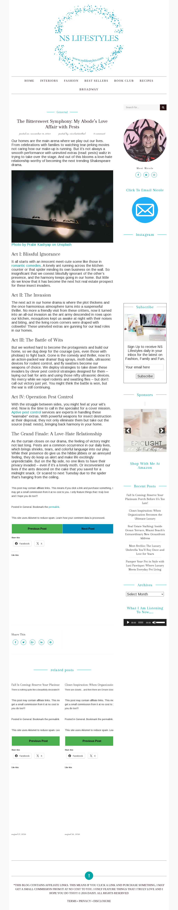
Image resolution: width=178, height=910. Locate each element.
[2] (132, 449)
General (62, 112)
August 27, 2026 (18, 834)
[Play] (128, 622)
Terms (71, 901)
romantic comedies (26, 265)
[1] (128, 449)
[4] (139, 449)
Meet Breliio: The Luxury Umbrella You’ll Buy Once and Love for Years (145, 550)
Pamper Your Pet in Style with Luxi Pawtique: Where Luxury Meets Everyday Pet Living (145, 565)
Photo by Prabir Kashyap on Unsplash (41, 244)
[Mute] (154, 622)
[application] (145, 622)
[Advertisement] (62, 594)
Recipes (146, 80)
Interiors (49, 80)
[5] (143, 449)
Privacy (85, 901)
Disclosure (102, 901)
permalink (54, 507)
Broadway (89, 89)
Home (29, 80)
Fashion (71, 80)
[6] (147, 449)
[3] (136, 449)
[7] (150, 449)
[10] (161, 449)
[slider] (160, 622)
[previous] (128, 430)
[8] (154, 449)
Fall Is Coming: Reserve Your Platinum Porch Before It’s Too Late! (53, 684)
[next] (162, 430)
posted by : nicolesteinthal (72, 133)
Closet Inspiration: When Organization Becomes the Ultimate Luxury (109, 684)
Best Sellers (96, 80)
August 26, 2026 (72, 834)
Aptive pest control (26, 412)
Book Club (124, 80)
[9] (158, 449)
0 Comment (99, 133)
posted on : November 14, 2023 (35, 133)
